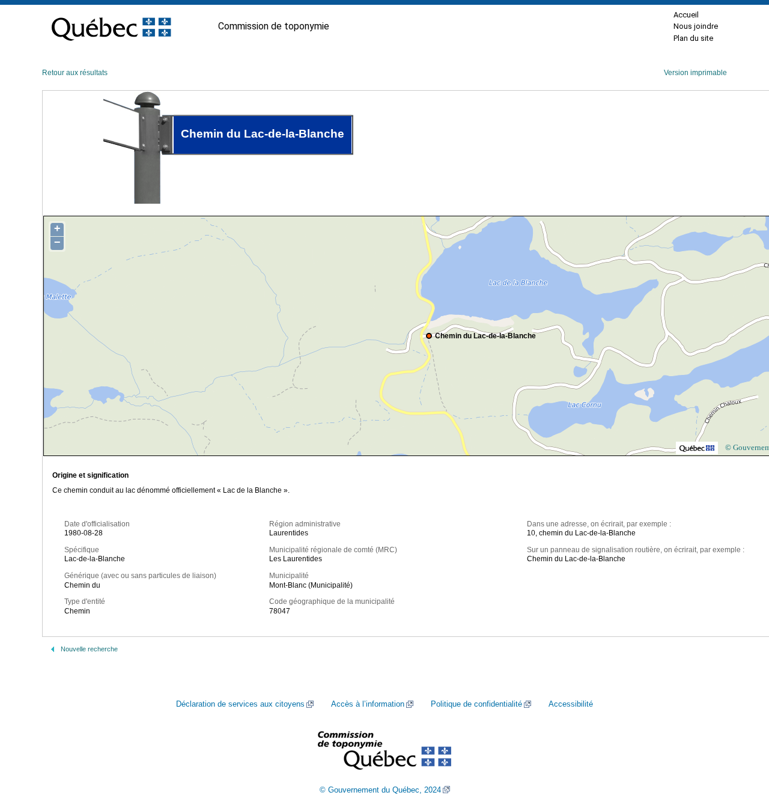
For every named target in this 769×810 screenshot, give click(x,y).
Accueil (686, 14)
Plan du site (693, 38)
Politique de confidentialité (476, 704)
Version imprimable (695, 73)
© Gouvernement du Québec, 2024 (380, 790)
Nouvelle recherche (89, 649)
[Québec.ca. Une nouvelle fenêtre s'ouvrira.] (111, 26)
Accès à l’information (367, 704)
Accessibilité (571, 704)
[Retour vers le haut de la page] (739, 744)
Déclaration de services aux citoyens (240, 704)
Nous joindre (695, 26)
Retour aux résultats (75, 73)
